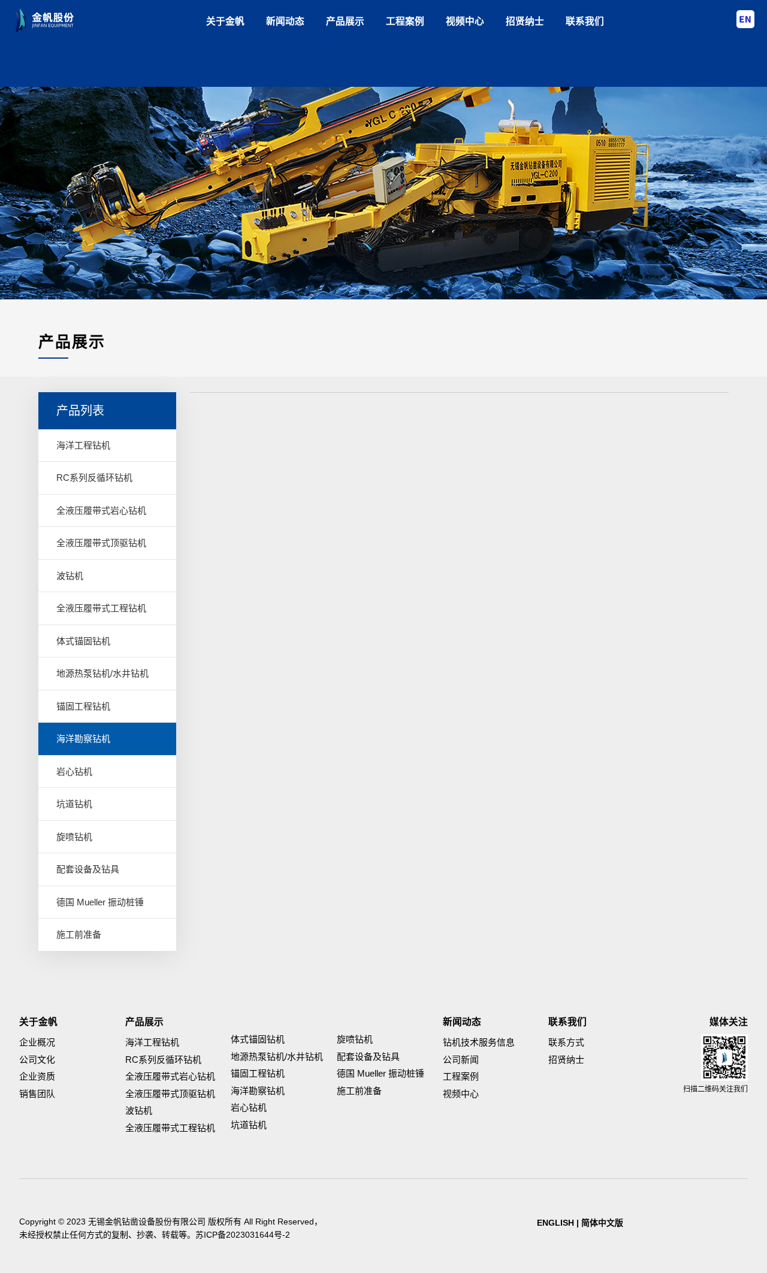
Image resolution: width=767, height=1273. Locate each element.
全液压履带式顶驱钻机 (101, 543)
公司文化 (37, 1059)
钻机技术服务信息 (479, 1042)
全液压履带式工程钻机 (101, 608)
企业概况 (37, 1042)
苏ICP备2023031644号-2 (242, 1234)
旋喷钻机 (74, 837)
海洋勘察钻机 (83, 739)
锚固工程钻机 (83, 706)
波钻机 (69, 576)
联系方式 (566, 1042)
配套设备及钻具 (87, 869)
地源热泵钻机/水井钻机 (102, 673)
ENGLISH (555, 1222)
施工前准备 (78, 934)
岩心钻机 (74, 771)
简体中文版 (602, 1222)
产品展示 (345, 21)
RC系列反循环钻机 (94, 477)
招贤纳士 (525, 21)
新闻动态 (285, 21)
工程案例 (405, 21)
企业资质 (37, 1076)
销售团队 (37, 1094)
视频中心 (465, 21)
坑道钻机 (74, 804)
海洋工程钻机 (83, 445)
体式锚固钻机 (83, 641)
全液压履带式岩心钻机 (101, 510)
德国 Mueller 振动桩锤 (100, 902)
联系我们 (585, 21)
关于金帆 (225, 21)
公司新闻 (461, 1059)
